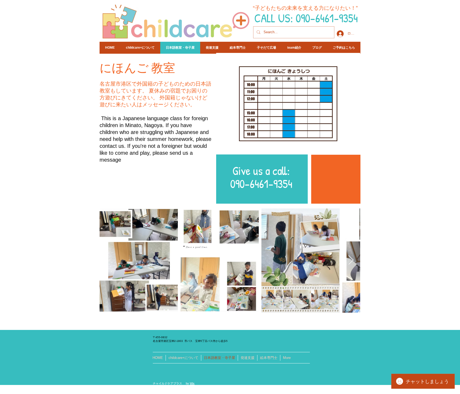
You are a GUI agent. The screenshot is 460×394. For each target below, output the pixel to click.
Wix (192, 383)
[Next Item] (351, 260)
